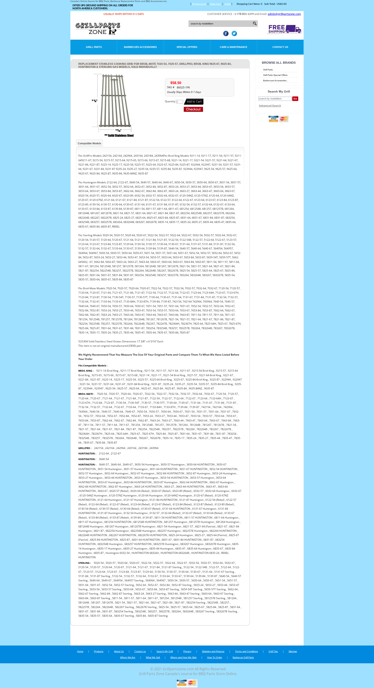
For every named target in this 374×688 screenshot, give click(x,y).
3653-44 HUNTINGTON (118, 478)
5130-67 (195, 572)
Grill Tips (273, 651)
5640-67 (106, 580)
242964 (120, 448)
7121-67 (119, 398)
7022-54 (150, 394)
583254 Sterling (123, 611)
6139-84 (136, 517)
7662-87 (143, 420)
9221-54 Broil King (174, 375)
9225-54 (131, 379)
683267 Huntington (191, 544)
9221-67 (228, 375)
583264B (188, 611)
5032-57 (206, 563)
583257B (164, 611)
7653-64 (219, 416)
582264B (107, 607)
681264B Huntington (90, 526)
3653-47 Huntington (146, 478)
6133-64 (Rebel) (212, 513)
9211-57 (161, 370)
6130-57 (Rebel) (108, 509)
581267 (95, 602)
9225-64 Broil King (161, 379)
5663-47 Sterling (190, 593)
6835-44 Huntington (161, 548)
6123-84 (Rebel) (182, 504)
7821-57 (83, 429)
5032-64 (218, 563)
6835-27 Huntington (135, 548)
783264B (131, 438)
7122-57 (167, 398)
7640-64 (118, 411)
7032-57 (185, 394)
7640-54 (94, 411)
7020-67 (138, 394)
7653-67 (231, 416)
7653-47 (184, 416)
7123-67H (84, 403)
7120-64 (83, 398)
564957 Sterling (133, 580)
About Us (119, 651)
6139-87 (148, 517)
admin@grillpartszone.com (284, 14)
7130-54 (121, 403)
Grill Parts (94, 47)
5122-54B (201, 567)
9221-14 (144, 375)
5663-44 (173, 593)
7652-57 (88, 416)
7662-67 (119, 420)
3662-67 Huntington (221, 482)
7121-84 (131, 398)
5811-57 (129, 598)
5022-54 (146, 563)
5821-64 (144, 602)
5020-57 (111, 563)
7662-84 (131, 420)
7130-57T (159, 403)
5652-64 (141, 585)
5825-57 (176, 607)
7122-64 (179, 398)
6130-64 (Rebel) (129, 509)
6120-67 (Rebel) (203, 495)
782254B (154, 429)
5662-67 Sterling (88, 593)
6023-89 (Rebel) (182, 491)
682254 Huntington (117, 531)
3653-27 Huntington (90, 478)
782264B (202, 429)
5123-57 (88, 572)
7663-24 (155, 420)
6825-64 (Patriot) (217, 535)
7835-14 (167, 438)
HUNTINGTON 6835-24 (205, 553)
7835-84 (100, 442)
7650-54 (142, 411)
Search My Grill (164, 651)
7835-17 (179, 438)
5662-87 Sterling (122, 593)
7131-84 (219, 403)
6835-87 (99, 553)
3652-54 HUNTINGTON (223, 469)
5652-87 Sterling (182, 585)
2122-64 (104, 453)
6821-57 (188, 526)
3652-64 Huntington (116, 473)
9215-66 (109, 375)
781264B (195, 425)
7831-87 (220, 434)
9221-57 (192, 375)
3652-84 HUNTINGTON (170, 473)
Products (98, 651)
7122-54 (155, 398)
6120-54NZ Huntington (93, 495)
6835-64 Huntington (199, 548)
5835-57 (95, 616)
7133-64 (131, 407)
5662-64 (233, 589)
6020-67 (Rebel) (161, 491)
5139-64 (188, 576)
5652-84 (165, 585)
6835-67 (218, 548)
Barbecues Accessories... (275, 80)
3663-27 (169, 486)
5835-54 (83, 616)
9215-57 (221, 370)
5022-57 (158, 563)
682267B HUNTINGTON (152, 535)
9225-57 (143, 379)
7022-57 (161, 394)
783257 (95, 438)
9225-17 (119, 379)
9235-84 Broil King (222, 384)
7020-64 (126, 394)
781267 (206, 425)
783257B (107, 438)
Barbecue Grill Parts (243, 657)
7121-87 (143, 398)
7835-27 (203, 438)
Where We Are (127, 657)
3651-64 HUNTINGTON (163, 469)
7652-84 (124, 416)
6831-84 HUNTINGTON (188, 540)
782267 (213, 429)
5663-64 (206, 593)
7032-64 (197, 394)
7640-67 (130, 411)
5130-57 (172, 572)
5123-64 (100, 572)
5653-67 (140, 589)
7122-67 (190, 398)
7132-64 (107, 407)
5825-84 (211, 607)
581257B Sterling (215, 598)
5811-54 (117, 598)
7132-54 (83, 407)
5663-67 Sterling (223, 593)
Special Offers (187, 47)
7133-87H (170, 407)
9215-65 (97, 375)
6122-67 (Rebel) (119, 504)
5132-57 (129, 576)
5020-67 (134, 563)
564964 (150, 580)
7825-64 (109, 434)
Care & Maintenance (233, 47)
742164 (216, 407)
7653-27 (160, 416)
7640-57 (106, 411)
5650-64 (196, 580)
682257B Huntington (195, 531)
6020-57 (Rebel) (119, 491)
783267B (155, 438)
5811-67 (153, 598)
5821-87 (179, 602)
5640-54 (224, 576)
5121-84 (155, 567)
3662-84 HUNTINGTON (92, 486)
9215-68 (132, 375)
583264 (176, 611)
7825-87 (173, 434)
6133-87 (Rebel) (119, 517)
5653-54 (95, 589)
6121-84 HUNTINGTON (163, 500)
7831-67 (197, 434)
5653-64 (128, 589)
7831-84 (208, 434)
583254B (140, 611)
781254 (135, 425)
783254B (83, 438)
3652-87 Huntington (198, 473)
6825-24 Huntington (181, 535)
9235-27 (180, 384)
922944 (226, 379)
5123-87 (136, 572)
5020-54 (99, 563)
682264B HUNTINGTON (92, 535)
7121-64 (107, 398)
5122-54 (188, 567)
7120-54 (221, 394)
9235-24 (168, 384)
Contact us (140, 651)
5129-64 (148, 572)
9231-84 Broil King (138, 384)
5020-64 (122, 563)
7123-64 (202, 398)
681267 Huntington (116, 526)
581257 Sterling (193, 598)
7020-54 (102, 394)
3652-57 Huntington (90, 473)
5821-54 (120, 602)
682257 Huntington (169, 531)
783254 (231, 434)
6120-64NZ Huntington (178, 495)
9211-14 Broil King (107, 370)
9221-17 (156, 375)
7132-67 (119, 407)
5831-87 (107, 611)
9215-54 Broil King (203, 370)
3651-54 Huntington (110, 469)
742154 (205, 407)
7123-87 (109, 403)
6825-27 (200, 535)
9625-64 (134, 388)
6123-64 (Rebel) (140, 504)
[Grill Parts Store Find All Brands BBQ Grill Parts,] (98, 33)
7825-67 (135, 434)
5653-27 (210, 585)
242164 (109, 448)
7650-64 (166, 411)
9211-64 (173, 370)
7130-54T (133, 403)
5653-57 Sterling (111, 589)
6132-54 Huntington (136, 513)
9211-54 (149, 370)
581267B (107, 602)
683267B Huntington (217, 544)
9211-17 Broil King (131, 370)
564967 (161, 580)
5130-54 (160, 572)
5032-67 (230, 563)
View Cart (215, 4)
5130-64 (184, 572)
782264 (190, 429)
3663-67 (103, 491)
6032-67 (236, 491)
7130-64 (172, 403)
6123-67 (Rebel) (161, 504)
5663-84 (83, 598)
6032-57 (198, 491)
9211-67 (185, 370)
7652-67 (112, 416)
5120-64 (107, 567)
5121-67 (143, 567)
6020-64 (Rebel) (140, 491)
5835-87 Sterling (158, 616)
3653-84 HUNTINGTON (138, 482)
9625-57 (122, 388)
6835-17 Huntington (109, 548)
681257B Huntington (201, 522)
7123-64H (215, 398)
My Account (199, 4)
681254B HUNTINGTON (147, 522)
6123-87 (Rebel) (203, 504)
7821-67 (107, 429)
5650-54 (172, 580)
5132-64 (141, 576)
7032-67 (209, 394)
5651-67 (95, 585)
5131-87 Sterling (100, 576)
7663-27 (167, 420)
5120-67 (119, 567)
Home (80, 651)
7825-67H (148, 434)
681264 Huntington (227, 522)
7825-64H (122, 434)
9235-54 (192, 384)
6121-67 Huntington (136, 500)
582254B (212, 602)
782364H (83, 434)
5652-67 (153, 585)
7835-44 (215, 438)
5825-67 (199, 607)
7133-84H (156, 407)
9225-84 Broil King (197, 379)
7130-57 (146, 403)
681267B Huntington (142, 526)
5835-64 (107, 616)
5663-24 (139, 593)
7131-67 (207, 403)
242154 (98, 448)
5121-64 (131, 567)
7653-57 (207, 416)
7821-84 (119, 429)
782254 (142, 429)
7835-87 (112, 442)
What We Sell (153, 657)
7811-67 (124, 425)
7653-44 (172, 416)
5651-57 (232, 580)
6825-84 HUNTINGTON (104, 540)
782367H (96, 434)
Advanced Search (270, 105)
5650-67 (208, 580)
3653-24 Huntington (224, 473)
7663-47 (190, 420)
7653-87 (95, 420)
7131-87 (231, 403)
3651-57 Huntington (136, 469)
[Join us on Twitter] (233, 35)
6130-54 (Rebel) (87, 509)
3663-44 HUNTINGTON (190, 486)
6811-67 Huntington (90, 522)
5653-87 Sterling (169, 589)
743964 (82, 411)
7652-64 (100, 416)
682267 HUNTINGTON (122, 535)
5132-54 (117, 576)
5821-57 (132, 602)
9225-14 (107, 379)
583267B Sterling (226, 611)
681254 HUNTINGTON (117, 522)
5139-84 (200, 576)
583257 (152, 611)
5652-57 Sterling (124, 585)
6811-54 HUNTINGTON (168, 517)
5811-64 (141, 598)
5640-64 (95, 580)
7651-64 (213, 411)
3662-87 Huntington (120, 486)
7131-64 (195, 403)
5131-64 (207, 572)
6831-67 (167, 540)
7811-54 (88, 425)
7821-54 (231, 425)
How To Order (214, 657)
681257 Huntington (175, 522)
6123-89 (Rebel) (224, 504)
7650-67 (178, 411)
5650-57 (184, 580)
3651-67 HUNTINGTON (193, 469)
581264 (231, 598)
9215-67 (121, 375)
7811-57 (100, 425)
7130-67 (184, 403)
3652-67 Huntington (142, 473)
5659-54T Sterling (191, 589)
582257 (224, 602)
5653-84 (152, 589)
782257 (166, 429)
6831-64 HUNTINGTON (146, 540)
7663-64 (202, 420)
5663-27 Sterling (156, 593)
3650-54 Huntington (147, 464)
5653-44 (222, 585)
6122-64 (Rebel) (98, 504)
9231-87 (156, 384)
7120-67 (95, 398)
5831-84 (95, 611)
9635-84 (182, 388)
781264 (183, 425)
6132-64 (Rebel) (171, 513)
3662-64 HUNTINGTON (193, 482)
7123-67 (228, 398)
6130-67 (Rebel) (150, 509)
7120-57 (233, 394)
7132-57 (95, 407)
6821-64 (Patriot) (205, 526)
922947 (237, 379)
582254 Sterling (195, 602)
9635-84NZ (195, 388)
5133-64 (165, 576)
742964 (227, 407)
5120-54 (83, 567)
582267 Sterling (124, 607)
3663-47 (211, 486)
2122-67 (116, 453)
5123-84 (124, 572)
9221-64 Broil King (210, 375)
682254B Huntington (143, 531)
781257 (159, 425)
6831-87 (208, 540)
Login (228, 4)
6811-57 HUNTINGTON (198, 517)
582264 (95, 607)
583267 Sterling (204, 611)
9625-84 (158, 388)
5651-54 (220, 580)
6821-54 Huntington (169, 526)
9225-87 (215, 379)
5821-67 (156, 602)
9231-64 (108, 384)
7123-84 (97, 403)
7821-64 (95, 429)
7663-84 (226, 420)
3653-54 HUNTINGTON (174, 478)
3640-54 (104, 459)
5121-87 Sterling (172, 567)
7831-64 (185, 434)
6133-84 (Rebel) (98, 517)
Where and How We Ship (183, 657)
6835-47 (180, 548)
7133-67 (143, 407)
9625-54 (110, 388)
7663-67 (214, 420)
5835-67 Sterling (124, 616)
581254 (164, 598)
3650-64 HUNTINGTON (200, 464)
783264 (119, 438)
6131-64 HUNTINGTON (176, 509)
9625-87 (170, 388)
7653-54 (195, 416)
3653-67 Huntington (110, 482)
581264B (83, 602)
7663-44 (179, 420)
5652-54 (107, 585)
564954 (118, 580)
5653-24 (198, 585)
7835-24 (191, 438)
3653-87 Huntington (165, 482)
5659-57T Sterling (215, 589)
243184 (142, 448)
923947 (98, 388)
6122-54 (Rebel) (214, 500)
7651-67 (225, 411)
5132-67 (153, 576)
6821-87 (99, 531)
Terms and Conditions (246, 651)
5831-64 (235, 607)
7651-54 (190, 411)
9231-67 (120, 384)
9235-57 (204, 384)
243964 (153, 448)
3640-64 (116, 464)
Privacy (187, 651)
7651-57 (201, 411)
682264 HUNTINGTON (223, 531)
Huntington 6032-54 (118, 553)
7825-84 (161, 434)
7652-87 (136, 416)
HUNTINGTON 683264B (175, 553)
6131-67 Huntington (204, 509)
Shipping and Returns (213, 651)
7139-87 (194, 407)
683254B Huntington (110, 544)
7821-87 (131, 429)
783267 (143, 438)
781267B (218, 425)
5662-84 (105, 593)
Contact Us (280, 47)
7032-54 (173, 394)
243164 (131, 448)
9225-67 (179, 379)
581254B (176, 598)
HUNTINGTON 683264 (145, 553)
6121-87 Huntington (191, 500)
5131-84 (83, 576)
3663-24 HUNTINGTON (148, 486)
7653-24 (148, 416)
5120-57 (95, 567)
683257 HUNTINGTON (138, 544)
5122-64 (226, 567)
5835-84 (141, 616)
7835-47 (227, 438)
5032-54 (194, 563)
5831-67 (83, 611)
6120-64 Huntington (151, 495)
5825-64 (187, 607)
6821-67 (222, 526)
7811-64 (112, 425)
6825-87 (125, 540)
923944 (87, 388)
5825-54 (164, 607)
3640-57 (104, 464)
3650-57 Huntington (173, 464)
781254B (147, 425)
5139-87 (212, 576)
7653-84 (83, 420)
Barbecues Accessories (140, 47)
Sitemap (293, 651)
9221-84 (83, 379)
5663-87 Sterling (100, 598)
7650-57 (154, 411)
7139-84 (182, 407)
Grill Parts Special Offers (275, 75)
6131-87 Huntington (110, 513)
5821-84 (167, 602)
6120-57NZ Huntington (123, 495)
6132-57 (155, 513)
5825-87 (223, 607)
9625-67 (146, 388)
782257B (178, 429)
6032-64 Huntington (217, 491)
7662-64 (107, 420)
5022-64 (170, 563)
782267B (225, 429)
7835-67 (88, 442)
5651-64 (83, 585)
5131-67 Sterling (224, 572)
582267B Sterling (146, 607)
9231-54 (85, 384)
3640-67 (128, 464)
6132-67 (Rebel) (192, 513)
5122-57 (214, 567)
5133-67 (177, 576)
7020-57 (114, 394)
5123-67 (112, 572)
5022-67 (182, 563)
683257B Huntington (165, 544)
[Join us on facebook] (225, 35)
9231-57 (97, 384)
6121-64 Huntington (110, 500)
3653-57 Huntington (202, 478)
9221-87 (95, 379)
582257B (83, 607)
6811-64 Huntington (226, 517)
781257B (171, 425)
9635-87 (209, 388)
